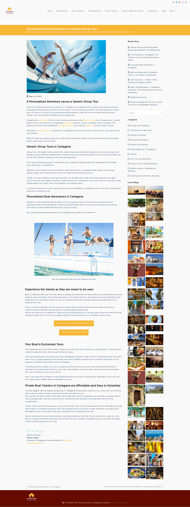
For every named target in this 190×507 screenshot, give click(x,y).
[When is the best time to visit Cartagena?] (136, 435)
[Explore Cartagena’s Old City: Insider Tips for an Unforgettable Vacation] (154, 232)
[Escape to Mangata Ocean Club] (136, 340)
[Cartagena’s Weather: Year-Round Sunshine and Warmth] (136, 412)
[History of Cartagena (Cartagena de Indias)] (154, 294)
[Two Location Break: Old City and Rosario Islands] (154, 376)
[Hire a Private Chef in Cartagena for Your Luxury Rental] (136, 258)
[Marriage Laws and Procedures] (136, 329)
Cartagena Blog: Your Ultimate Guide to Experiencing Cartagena (60, 32)
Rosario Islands (89, 120)
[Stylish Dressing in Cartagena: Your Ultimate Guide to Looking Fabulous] (136, 246)
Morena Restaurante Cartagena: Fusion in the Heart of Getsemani (143, 73)
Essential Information (140, 140)
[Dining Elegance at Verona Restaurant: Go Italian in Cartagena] (136, 294)
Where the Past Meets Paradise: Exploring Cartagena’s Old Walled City (144, 48)
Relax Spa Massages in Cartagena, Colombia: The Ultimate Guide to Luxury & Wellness (145, 90)
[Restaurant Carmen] (136, 232)
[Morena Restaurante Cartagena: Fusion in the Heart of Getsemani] (154, 205)
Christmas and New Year (141, 130)
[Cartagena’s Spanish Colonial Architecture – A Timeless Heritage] (154, 258)
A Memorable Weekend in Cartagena (43, 486)
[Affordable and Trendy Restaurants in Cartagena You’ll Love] (154, 246)
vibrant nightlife (66, 125)
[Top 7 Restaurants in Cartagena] (136, 447)
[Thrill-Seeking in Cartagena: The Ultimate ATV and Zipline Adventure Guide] (154, 191)
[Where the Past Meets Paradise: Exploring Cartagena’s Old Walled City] (136, 190)
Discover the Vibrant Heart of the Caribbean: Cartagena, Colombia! (133, 486)
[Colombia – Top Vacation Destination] (154, 460)
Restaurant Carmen (139, 97)
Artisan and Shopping (140, 125)
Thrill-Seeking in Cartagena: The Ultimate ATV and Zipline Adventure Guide (143, 57)
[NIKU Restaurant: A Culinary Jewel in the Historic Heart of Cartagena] (154, 327)
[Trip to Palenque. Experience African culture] (136, 377)
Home (29, 32)
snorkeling (68, 123)
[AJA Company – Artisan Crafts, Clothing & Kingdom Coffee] (136, 218)
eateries (89, 125)
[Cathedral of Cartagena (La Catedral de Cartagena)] (154, 304)
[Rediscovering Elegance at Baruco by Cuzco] (136, 363)
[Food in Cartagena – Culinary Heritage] (136, 472)
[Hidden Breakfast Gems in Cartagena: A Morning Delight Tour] (136, 319)
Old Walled (43, 120)
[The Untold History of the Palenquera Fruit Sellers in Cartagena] (136, 269)
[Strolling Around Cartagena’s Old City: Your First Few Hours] (136, 307)
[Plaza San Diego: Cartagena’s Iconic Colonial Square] (136, 281)
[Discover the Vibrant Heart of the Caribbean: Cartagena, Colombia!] (136, 395)
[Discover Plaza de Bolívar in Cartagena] (136, 202)
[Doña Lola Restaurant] (136, 459)
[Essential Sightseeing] (154, 388)
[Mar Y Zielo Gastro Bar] (154, 362)
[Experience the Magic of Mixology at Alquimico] (154, 413)
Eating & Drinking (138, 135)
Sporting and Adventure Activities (145, 176)
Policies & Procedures (119, 503)
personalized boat (44, 130)
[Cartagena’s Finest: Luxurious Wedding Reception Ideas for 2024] (154, 339)
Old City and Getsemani (141, 159)
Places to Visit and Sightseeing (144, 163)
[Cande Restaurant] (154, 282)
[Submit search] (161, 113)
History (134, 154)
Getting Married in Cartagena (143, 149)
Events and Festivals (139, 144)
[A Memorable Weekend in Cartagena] (154, 447)
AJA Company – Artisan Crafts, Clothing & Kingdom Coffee (142, 81)
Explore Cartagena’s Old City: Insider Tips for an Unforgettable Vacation (145, 103)
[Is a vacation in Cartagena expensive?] (154, 435)
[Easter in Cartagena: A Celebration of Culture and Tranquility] (154, 351)
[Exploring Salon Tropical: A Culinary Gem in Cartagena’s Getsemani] (154, 319)
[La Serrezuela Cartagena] (154, 269)
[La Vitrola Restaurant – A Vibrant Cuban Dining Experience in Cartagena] (136, 425)
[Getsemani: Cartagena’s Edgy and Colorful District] (154, 425)
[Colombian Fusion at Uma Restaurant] (154, 472)
